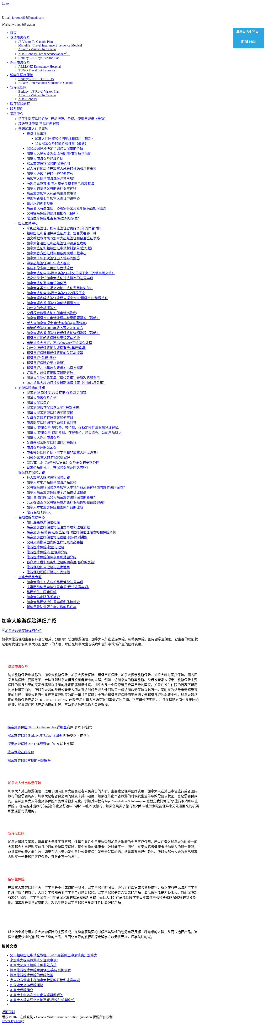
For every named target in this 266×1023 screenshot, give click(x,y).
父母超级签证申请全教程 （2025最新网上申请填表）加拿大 (53, 955)
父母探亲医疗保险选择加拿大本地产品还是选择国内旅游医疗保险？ (76, 487)
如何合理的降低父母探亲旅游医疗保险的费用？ (61, 497)
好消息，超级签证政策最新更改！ (51, 373)
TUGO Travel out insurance (36, 70)
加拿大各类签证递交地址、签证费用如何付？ (60, 288)
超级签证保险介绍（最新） (46, 363)
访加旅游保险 (20, 37)
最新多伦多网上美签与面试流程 (50, 268)
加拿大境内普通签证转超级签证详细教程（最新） (63, 333)
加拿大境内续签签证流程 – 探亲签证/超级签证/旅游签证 (67, 298)
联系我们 (16, 108)
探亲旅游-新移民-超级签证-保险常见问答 (56, 392)
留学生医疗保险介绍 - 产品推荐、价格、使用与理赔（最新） (62, 118)
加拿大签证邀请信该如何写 (46, 283)
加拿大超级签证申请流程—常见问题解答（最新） (63, 318)
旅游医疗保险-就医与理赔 (45, 547)
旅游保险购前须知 (31, 388)
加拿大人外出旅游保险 (43, 437)
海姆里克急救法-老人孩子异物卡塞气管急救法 (60, 183)
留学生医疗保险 (21, 75)
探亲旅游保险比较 (31, 472)
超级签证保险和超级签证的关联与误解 (55, 353)
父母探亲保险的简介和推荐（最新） (61, 143)
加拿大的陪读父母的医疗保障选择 (51, 188)
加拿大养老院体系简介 (43, 597)
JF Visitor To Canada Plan (35, 41)
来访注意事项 (37, 133)
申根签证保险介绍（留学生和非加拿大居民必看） (63, 452)
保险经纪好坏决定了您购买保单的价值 (55, 148)
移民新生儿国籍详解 (42, 592)
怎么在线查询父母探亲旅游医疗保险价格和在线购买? (66, 502)
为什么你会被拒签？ (42, 308)
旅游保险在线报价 (20, 752)
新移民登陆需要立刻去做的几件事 (51, 607)
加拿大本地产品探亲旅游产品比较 (51, 482)
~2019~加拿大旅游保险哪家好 (48, 457)
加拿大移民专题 (30, 577)
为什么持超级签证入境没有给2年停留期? (56, 348)
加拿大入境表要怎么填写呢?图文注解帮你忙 (59, 153)
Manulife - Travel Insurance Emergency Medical (50, 45)
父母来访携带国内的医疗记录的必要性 (55, 542)
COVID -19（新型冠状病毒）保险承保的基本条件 (63, 462)
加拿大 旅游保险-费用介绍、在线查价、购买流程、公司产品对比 (74, 432)
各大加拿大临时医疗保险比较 (48, 477)
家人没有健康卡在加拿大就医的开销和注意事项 (61, 168)
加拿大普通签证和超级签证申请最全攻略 (56, 243)
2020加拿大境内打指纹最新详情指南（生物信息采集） (66, 383)
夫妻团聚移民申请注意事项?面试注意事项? (58, 587)
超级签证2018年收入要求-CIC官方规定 (55, 368)
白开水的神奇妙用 (40, 203)
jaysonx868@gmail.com (28, 17)
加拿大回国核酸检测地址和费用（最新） (65, 138)
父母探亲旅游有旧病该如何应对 (50, 417)
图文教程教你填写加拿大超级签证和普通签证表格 (63, 238)
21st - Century (27, 99)
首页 (13, 32)
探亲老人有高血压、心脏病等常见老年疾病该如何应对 (66, 208)
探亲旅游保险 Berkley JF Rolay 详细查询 (36, 735)
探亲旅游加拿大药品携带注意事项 (51, 193)
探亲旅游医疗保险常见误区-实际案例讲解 (57, 537)
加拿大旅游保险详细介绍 (45, 158)
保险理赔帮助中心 (31, 517)
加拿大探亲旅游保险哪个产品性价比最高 (56, 492)
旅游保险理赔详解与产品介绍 (48, 572)
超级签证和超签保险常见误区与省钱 (53, 338)
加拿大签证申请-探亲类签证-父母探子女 (56, 293)
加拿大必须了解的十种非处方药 (50, 173)
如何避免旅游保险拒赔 (43, 522)
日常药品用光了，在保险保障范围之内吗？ (58, 467)
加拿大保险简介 (38, 402)
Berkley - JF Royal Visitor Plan (38, 58)
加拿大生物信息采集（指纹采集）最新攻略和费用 (63, 378)
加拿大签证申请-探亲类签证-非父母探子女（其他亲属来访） (71, 273)
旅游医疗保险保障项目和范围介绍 (51, 557)
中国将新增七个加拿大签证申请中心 (53, 198)
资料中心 (16, 113)
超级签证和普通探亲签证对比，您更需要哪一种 (61, 233)
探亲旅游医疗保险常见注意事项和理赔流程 (58, 527)
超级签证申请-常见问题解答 (38, 123)
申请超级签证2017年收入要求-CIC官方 (55, 328)
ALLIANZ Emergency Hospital (39, 66)
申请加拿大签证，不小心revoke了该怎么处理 (59, 343)
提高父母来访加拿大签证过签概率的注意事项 (60, 278)
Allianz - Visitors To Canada (37, 49)
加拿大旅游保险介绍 (42, 397)
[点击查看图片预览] (22, 631)
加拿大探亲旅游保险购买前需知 (50, 412)
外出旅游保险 (20, 62)
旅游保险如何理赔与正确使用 (48, 567)
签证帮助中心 (28, 223)
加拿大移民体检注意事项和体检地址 (53, 602)
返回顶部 (8, 1012)
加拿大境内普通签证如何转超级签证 (53, 303)
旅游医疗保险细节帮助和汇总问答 (51, 422)
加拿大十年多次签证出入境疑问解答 (53, 258)
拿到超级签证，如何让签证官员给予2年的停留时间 (64, 228)
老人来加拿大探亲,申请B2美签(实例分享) (57, 323)
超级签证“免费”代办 (41, 358)
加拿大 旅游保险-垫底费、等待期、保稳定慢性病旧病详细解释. (73, 427)
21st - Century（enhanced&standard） (44, 54)
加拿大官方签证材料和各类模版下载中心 (56, 253)
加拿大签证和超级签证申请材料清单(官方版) (59, 248)
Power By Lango (13, 1021)
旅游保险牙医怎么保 (42, 447)
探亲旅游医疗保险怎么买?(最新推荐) (53, 407)
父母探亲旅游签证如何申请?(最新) (52, 313)
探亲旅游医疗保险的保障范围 (48, 163)
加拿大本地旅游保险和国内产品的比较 (55, 507)
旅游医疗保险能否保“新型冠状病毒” (53, 218)
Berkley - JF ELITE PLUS (36, 79)
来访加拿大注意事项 (33, 128)
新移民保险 (18, 87)
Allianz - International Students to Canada (45, 83)
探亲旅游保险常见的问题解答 (29, 760)
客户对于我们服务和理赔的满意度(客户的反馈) (61, 562)
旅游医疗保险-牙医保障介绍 (47, 552)
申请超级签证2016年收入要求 (48, 263)
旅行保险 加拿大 (39, 512)
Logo (5, 3)
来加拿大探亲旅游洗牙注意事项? (51, 178)
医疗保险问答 (20, 103)
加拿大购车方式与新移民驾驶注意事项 (55, 582)
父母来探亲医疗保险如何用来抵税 (51, 442)
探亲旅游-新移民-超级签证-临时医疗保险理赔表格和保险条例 (71, 532)
